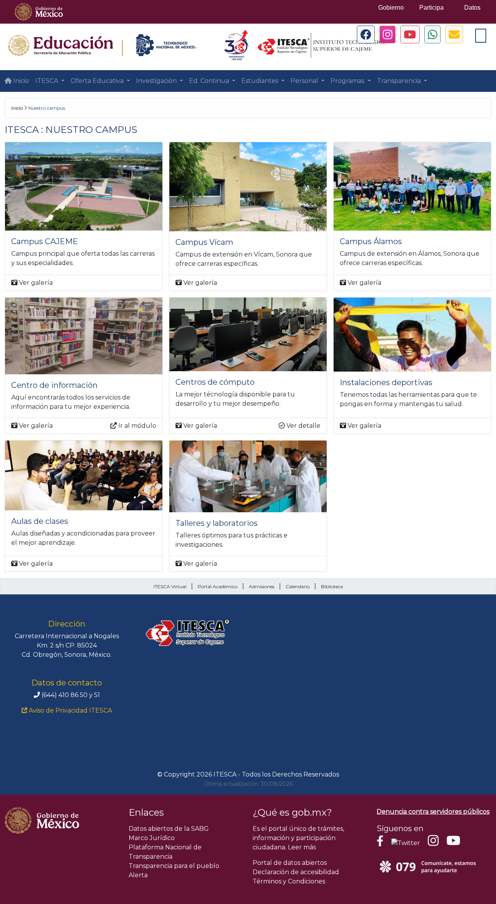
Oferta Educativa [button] (98, 80)
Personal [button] (305, 80)
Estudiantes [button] (260, 80)
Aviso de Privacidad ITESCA (69, 710)
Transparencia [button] (399, 80)
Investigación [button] (157, 80)
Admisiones (261, 586)
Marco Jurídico (152, 838)
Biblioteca (332, 586)
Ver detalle (302, 425)
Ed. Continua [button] (210, 80)
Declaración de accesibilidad (296, 872)
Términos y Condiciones (289, 881)
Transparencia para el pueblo (174, 866)
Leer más (302, 847)
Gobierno (391, 7)
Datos (472, 7)
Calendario (298, 586)
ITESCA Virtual (169, 586)
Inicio (20, 80)
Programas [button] (348, 80)
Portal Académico (218, 586)
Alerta (138, 875)
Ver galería (35, 282)
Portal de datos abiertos (290, 862)
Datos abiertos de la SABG (169, 828)
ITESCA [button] (47, 80)
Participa (431, 7)
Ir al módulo (136, 425)
